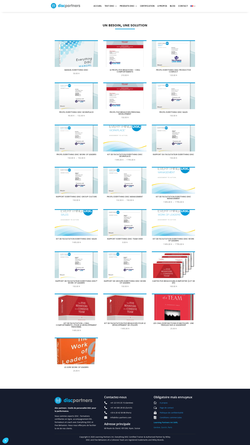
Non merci (11, 432)
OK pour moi (48, 432)
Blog (172, 6)
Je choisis (30, 432)
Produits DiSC (127, 6)
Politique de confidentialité (171, 412)
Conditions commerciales (171, 417)
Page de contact (167, 407)
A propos (162, 6)
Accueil (97, 6)
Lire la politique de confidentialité (17, 423)
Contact (183, 6)
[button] (5, 440)
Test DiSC (109, 6)
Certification (147, 6)
